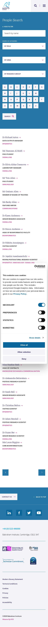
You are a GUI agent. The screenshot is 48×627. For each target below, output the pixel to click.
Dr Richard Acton (10, 137)
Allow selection (24, 352)
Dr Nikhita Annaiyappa (13, 243)
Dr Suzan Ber (8, 432)
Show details (34, 338)
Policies (5, 598)
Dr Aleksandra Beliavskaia (14, 378)
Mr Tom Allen (8, 178)
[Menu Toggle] (44, 6)
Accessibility (7, 602)
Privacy (5, 593)
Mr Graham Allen (10, 191)
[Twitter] (29, 514)
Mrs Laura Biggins (10, 442)
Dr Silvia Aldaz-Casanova (14, 164)
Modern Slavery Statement (12, 579)
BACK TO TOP (41, 497)
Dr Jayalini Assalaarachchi (14, 256)
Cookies (5, 588)
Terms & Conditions (9, 584)
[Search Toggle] (35, 5)
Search (7, 116)
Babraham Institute (13, 6)
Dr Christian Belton (11, 405)
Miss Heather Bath (10, 364)
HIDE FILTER (8, 26)
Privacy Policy (19, 294)
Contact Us (7, 497)
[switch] (41, 312)
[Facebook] (19, 514)
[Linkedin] (9, 514)
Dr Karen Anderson (11, 215)
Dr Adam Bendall (10, 419)
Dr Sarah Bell (8, 392)
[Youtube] (39, 514)
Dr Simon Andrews (11, 229)
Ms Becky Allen (9, 202)
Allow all (24, 345)
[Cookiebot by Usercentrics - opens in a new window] (34, 266)
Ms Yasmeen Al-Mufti (12, 151)
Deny (24, 359)
